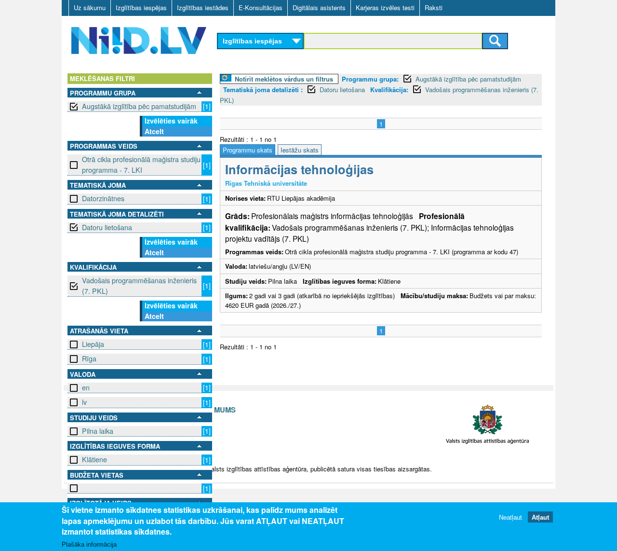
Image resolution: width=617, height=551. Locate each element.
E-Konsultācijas (260, 7)
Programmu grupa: (370, 78)
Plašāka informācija (89, 544)
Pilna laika (97, 431)
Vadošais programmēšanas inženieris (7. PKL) (139, 285)
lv (84, 402)
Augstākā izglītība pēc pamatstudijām (139, 106)
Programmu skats (247, 149)
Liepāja (93, 344)
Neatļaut (510, 517)
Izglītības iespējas (141, 7)
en (86, 387)
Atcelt (154, 131)
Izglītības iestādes (202, 7)
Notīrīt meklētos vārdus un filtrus (284, 78)
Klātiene (94, 459)
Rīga (89, 358)
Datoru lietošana (107, 227)
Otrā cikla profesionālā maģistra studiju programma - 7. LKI (141, 164)
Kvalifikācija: (389, 89)
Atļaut (540, 517)
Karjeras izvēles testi (385, 7)
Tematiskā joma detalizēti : (263, 89)
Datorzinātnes (103, 198)
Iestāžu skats (300, 149)
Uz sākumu (90, 7)
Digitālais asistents (319, 7)
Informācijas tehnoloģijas (299, 169)
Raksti (434, 7)
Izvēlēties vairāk (171, 120)
